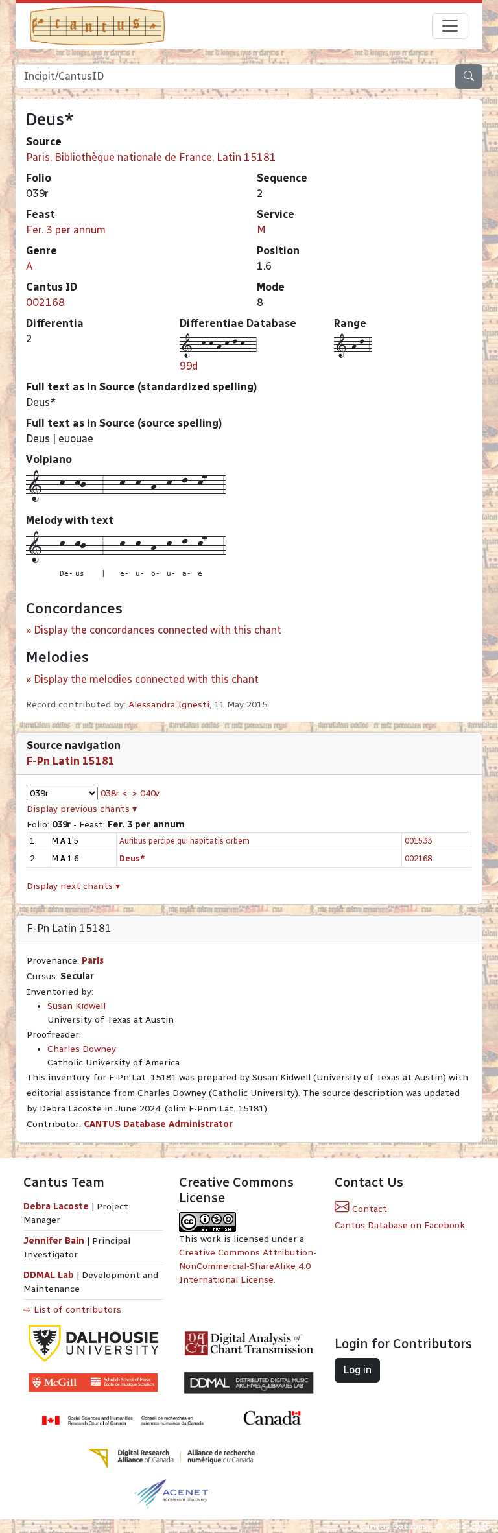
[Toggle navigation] (450, 26)
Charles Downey (81, 1048)
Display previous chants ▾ (82, 808)
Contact (368, 1209)
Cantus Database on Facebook (400, 1225)
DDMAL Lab (48, 1275)
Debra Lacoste (56, 1206)
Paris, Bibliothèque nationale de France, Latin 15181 (151, 157)
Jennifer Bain (55, 1240)
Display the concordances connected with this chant (157, 630)
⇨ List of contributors (72, 1309)
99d (189, 366)
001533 (418, 841)
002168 (45, 302)
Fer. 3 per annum (66, 230)
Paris (93, 960)
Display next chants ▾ (73, 886)
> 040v (146, 793)
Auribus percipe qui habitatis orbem (184, 841)
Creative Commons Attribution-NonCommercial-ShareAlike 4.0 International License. (247, 1266)
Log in (357, 1370)
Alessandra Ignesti (168, 704)
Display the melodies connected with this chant (146, 679)
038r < (114, 793)
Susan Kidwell (76, 1006)
